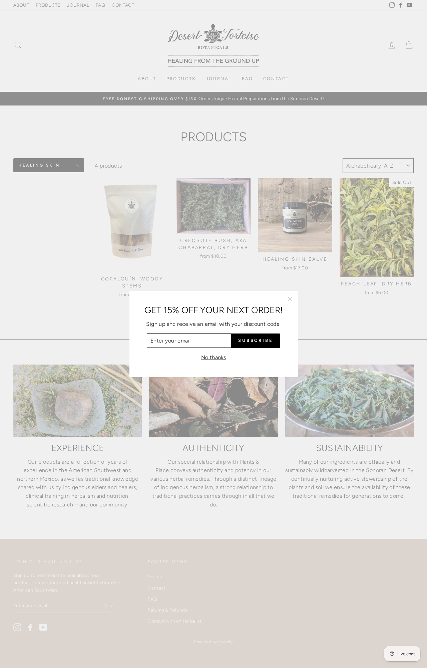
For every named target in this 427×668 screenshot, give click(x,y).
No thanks (213, 357)
